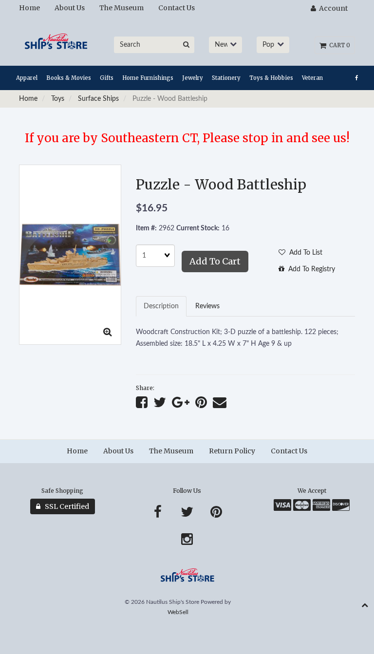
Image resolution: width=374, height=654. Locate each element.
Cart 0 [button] (338, 45)
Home (28, 98)
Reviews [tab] (207, 306)
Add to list (303, 252)
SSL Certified (64, 506)
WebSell (178, 612)
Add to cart (215, 261)
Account (332, 8)
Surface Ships (98, 98)
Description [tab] (161, 306)
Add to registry (309, 269)
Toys (57, 98)
